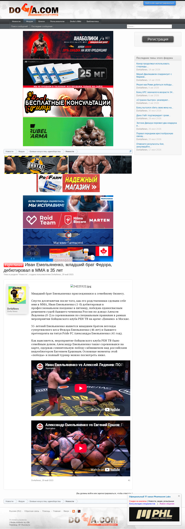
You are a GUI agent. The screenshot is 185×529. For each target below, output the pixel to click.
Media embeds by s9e (20, 522)
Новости (23, 274)
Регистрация (158, 39)
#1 (129, 480)
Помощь (46, 511)
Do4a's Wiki (75, 21)
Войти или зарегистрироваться (159, 3)
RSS (73, 511)
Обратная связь (31, 511)
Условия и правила (18, 520)
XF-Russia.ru (24, 525)
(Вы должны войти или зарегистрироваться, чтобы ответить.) (104, 493)
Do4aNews (56, 274)
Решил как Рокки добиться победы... (154, 84)
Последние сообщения (41, 26)
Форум (29, 21)
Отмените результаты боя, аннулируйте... (150, 145)
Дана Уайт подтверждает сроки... (153, 115)
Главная (57, 511)
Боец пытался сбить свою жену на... (154, 107)
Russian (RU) (15, 511)
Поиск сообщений (19, 26)
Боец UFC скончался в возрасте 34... (155, 92)
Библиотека (93, 21)
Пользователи (57, 21)
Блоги (41, 21)
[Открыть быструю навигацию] (130, 151)
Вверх (66, 511)
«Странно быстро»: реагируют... (152, 100)
